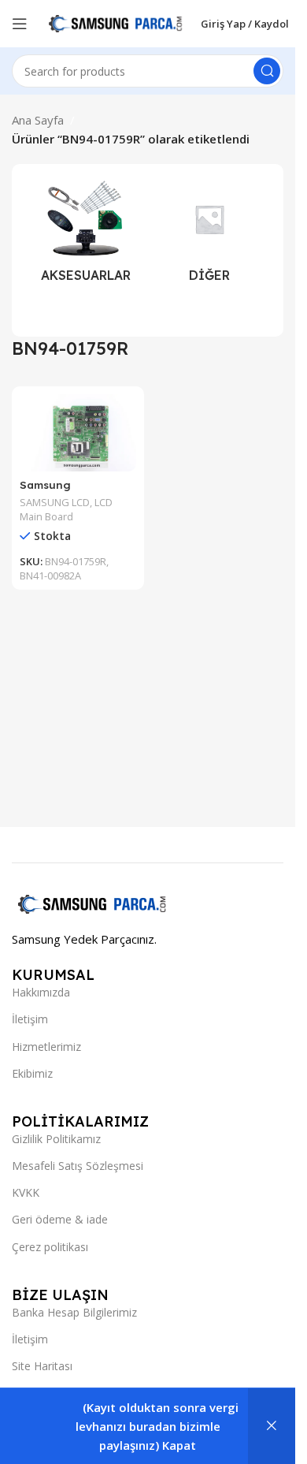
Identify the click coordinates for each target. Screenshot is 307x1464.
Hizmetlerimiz (46, 1046)
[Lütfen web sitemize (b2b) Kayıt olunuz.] (271, 1426)
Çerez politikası (50, 1246)
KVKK (25, 1192)
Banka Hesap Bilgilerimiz (74, 1312)
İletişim (30, 1018)
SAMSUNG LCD (55, 502)
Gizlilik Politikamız (56, 1138)
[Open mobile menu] (19, 23)
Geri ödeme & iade (60, 1219)
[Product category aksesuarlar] (86, 236)
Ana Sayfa (38, 120)
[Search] (266, 71)
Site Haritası (42, 1365)
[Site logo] (114, 22)
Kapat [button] (179, 1445)
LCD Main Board (66, 509)
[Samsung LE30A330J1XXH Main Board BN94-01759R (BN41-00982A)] (78, 432)
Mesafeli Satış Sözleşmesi (77, 1165)
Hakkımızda (41, 992)
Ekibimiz (32, 1073)
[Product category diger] (210, 236)
